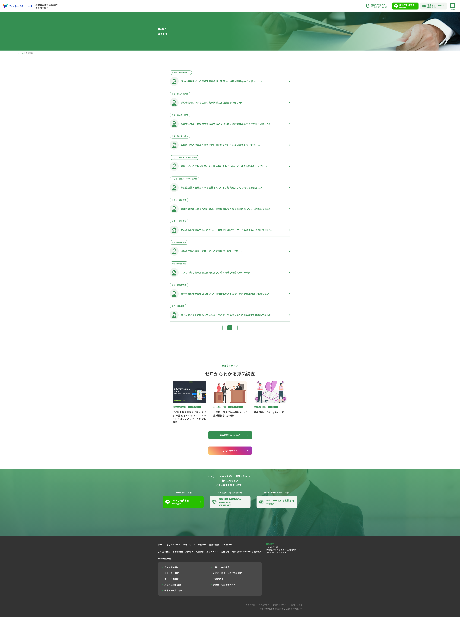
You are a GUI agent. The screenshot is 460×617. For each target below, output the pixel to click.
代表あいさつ (264, 605)
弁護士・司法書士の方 (181, 72)
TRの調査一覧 (164, 558)
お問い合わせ (296, 605)
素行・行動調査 (178, 306)
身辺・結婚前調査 (179, 242)
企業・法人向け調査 (180, 94)
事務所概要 (250, 605)
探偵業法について (280, 605)
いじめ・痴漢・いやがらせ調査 (184, 157)
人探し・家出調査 (179, 200)
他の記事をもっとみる (230, 435)
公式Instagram (230, 451)
